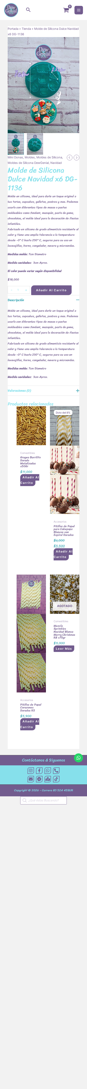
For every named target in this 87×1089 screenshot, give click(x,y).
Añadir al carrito (51, 290)
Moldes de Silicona (49, 157)
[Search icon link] (28, 10)
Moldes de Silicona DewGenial (28, 163)
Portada (13, 29)
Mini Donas (15, 157)
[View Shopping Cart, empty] (66, 10)
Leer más (64, 649)
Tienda (26, 29)
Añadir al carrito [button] (29, 480)
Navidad (56, 163)
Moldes (30, 157)
